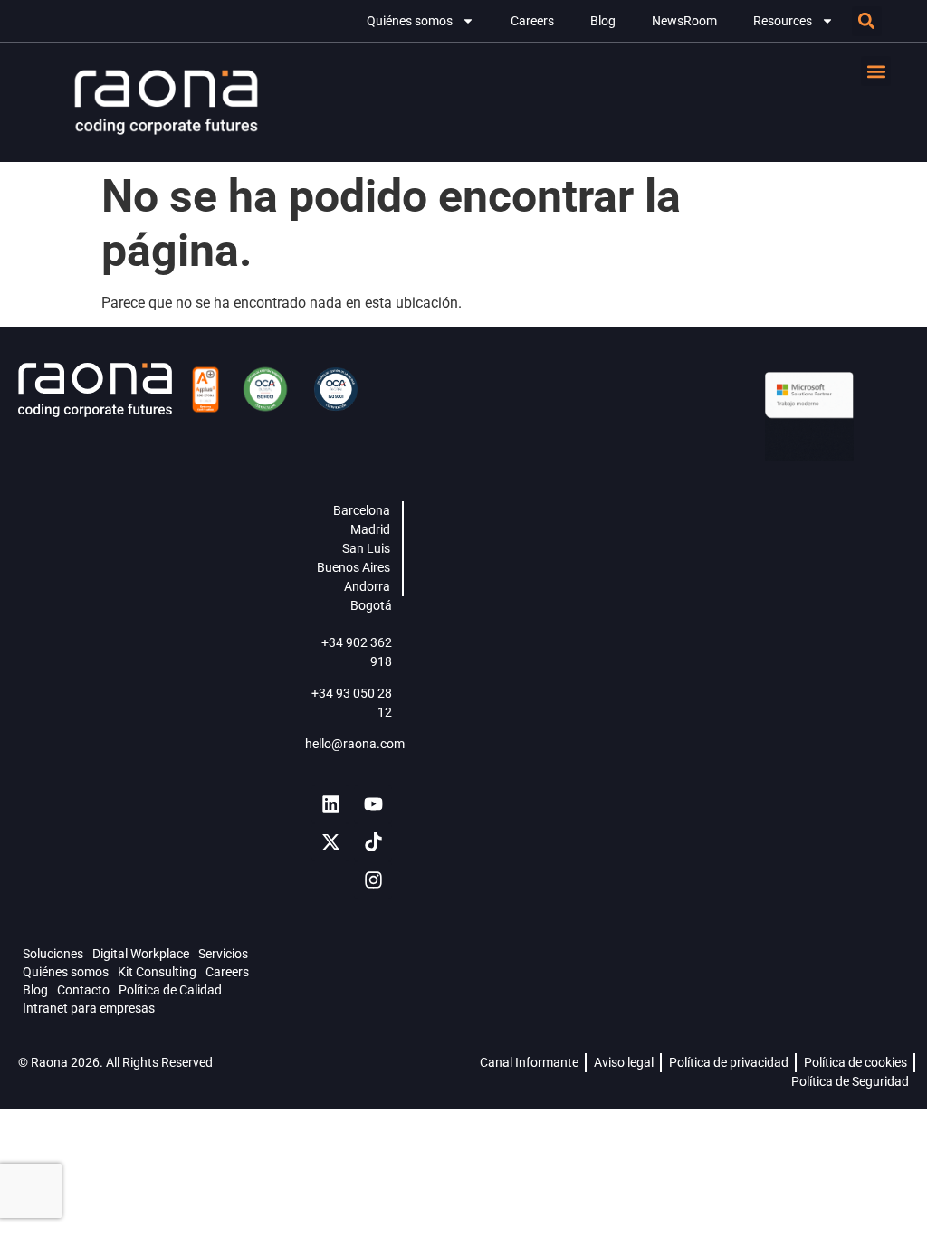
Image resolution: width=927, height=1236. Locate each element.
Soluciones (53, 953)
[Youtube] (373, 804)
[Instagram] (373, 880)
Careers (532, 21)
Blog (603, 21)
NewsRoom (684, 21)
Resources (782, 21)
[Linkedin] (330, 804)
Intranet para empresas (89, 1008)
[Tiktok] (373, 842)
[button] (867, 21)
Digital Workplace (140, 953)
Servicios (223, 953)
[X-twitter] (330, 842)
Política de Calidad (170, 990)
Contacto (83, 990)
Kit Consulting (157, 972)
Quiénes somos (410, 21)
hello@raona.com (355, 744)
